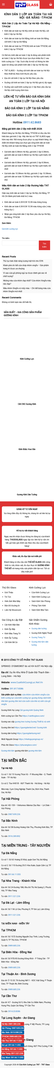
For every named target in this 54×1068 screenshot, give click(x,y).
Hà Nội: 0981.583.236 (11, 1024)
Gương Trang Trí (38, 637)
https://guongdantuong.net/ (29, 733)
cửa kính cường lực (23, 698)
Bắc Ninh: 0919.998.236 (12, 1032)
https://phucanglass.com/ (25, 745)
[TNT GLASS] (27, 5)
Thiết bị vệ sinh (43, 721)
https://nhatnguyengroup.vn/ (31, 739)
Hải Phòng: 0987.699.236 (13, 1028)
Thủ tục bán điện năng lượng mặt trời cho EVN (23, 261)
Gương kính (42, 727)
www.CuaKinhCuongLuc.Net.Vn (27, 682)
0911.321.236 (14, 896)
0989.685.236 (14, 945)
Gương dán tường (39, 628)
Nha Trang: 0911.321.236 (12, 1053)
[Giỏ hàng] (50, 4)
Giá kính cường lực (10, 229)
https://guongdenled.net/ (26, 727)
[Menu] (3, 4)
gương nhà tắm (35, 751)
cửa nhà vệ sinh (37, 701)
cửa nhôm (26, 694)
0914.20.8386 (14, 1011)
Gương (34, 721)
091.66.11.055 (14, 874)
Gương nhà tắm (7, 751)
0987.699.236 (14, 814)
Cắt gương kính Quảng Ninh (31, 710)
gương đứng (37, 698)
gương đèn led (15, 701)
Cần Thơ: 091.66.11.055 (12, 1041)
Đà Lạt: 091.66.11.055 (11, 1045)
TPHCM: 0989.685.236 (11, 1036)
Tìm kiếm (5, 238)
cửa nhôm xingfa (38, 694)
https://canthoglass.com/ (33, 716)
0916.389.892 (14, 836)
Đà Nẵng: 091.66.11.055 (12, 1049)
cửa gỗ (47, 701)
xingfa (4, 704)
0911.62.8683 (32, 122)
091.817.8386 (16, 688)
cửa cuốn (26, 701)
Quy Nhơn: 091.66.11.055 (12, 1057)
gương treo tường (22, 721)
